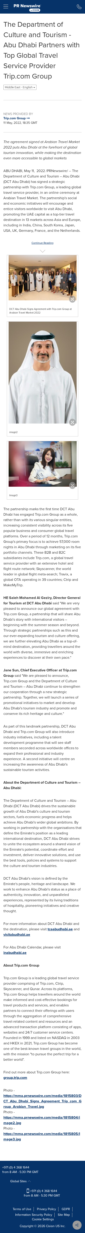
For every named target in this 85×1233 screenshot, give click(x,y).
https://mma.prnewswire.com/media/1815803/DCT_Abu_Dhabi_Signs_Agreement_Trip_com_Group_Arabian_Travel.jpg (42, 1101)
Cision (50, 1226)
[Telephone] (79, 7)
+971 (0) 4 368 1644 (15, 1167)
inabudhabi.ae (15, 952)
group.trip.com (15, 1077)
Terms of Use (22, 1209)
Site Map (64, 1214)
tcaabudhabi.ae (60, 929)
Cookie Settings (43, 1219)
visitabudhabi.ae (16, 934)
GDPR (66, 1209)
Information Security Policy (33, 1214)
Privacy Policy (46, 1209)
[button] (42, 277)
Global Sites (19, 1181)
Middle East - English (19, 87)
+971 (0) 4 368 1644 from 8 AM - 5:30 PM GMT (42, 1193)
